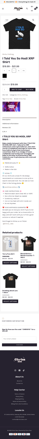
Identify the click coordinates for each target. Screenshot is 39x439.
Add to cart (17, 89)
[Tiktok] (24, 370)
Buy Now (29, 89)
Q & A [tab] (4, 131)
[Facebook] (19, 370)
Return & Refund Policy (19, 401)
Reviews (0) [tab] (6, 127)
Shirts (4, 54)
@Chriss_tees (8, 224)
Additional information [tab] (10, 124)
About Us (19, 381)
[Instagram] (15, 370)
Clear (3, 79)
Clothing (10, 54)
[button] (33, 20)
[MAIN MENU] (3, 9)
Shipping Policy (19, 399)
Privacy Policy (19, 396)
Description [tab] (6, 119)
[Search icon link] (27, 8)
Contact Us (19, 383)
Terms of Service (19, 394)
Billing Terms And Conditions (19, 404)
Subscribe (19, 344)
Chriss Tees (8, 99)
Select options (10, 263)
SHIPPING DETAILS (11, 187)
